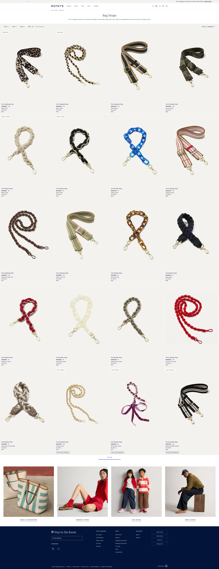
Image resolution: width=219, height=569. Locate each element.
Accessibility (118, 552)
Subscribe (54, 543)
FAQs (116, 549)
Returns (117, 537)
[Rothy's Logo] (57, 6)
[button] (69, 6)
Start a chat (160, 532)
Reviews (98, 546)
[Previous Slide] (28, 1)
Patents (69, 566)
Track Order (159, 536)
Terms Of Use (85, 566)
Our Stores (99, 534)
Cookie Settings (95, 566)
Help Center (118, 534)
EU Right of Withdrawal (106, 566)
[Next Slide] (191, 1)
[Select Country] (156, 6)
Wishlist (138, 537)
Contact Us (160, 544)
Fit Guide (117, 546)
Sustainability (99, 537)
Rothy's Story (100, 540)
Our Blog (98, 543)
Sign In (138, 534)
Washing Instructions (121, 543)
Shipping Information (121, 540)
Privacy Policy (76, 566)
